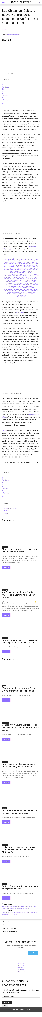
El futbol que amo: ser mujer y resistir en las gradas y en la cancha (21, 550)
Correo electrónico (8, 996)
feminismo (7, 506)
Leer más (6, 567)
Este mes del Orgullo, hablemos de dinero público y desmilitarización (18, 765)
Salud (4, 686)
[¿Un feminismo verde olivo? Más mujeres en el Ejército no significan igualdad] (21, 578)
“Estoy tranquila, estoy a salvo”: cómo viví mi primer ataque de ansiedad (19, 689)
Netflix (4, 430)
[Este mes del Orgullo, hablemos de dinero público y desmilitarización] (21, 750)
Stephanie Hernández (12, 34)
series (6, 513)
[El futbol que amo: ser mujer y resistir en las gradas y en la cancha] (21, 535)
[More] (21, 103)
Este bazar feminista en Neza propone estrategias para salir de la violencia (20, 641)
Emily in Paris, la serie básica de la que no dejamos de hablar (20, 887)
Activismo (5, 590)
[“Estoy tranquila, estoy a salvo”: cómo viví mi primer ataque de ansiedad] (21, 674)
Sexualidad (5, 722)
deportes (5, 547)
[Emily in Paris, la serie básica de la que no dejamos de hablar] (21, 872)
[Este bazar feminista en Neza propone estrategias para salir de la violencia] (21, 626)
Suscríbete (33, 953)
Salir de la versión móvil (21, 1009)
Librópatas (20, 312)
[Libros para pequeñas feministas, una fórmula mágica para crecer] (21, 796)
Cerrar (5, 1005)
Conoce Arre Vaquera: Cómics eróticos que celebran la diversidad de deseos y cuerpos (20, 727)
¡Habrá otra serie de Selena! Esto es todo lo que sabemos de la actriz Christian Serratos (18, 849)
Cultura (4, 29)
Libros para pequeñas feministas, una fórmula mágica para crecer (19, 811)
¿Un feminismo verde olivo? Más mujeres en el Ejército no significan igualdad (18, 595)
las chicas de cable (10, 508)
